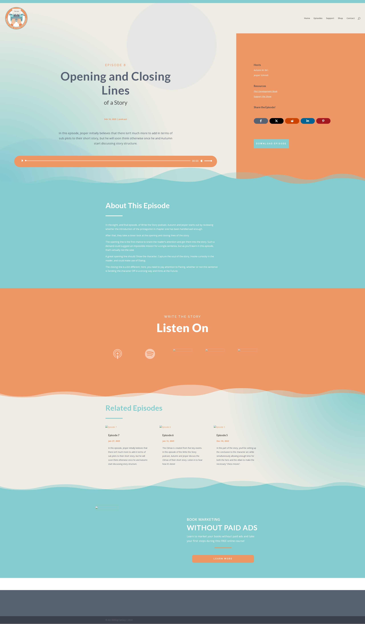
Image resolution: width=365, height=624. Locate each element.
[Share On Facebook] (261, 121)
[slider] (207, 160)
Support (330, 18)
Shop (340, 18)
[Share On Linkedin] (308, 121)
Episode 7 (113, 435)
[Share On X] (276, 121)
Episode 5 (222, 435)
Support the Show (262, 96)
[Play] (22, 160)
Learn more (223, 559)
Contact (351, 18)
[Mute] (201, 161)
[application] (115, 160)
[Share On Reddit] (292, 121)
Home (307, 18)
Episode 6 (168, 435)
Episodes (318, 18)
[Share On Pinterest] (323, 121)
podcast (123, 119)
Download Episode (271, 143)
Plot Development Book (265, 91)
